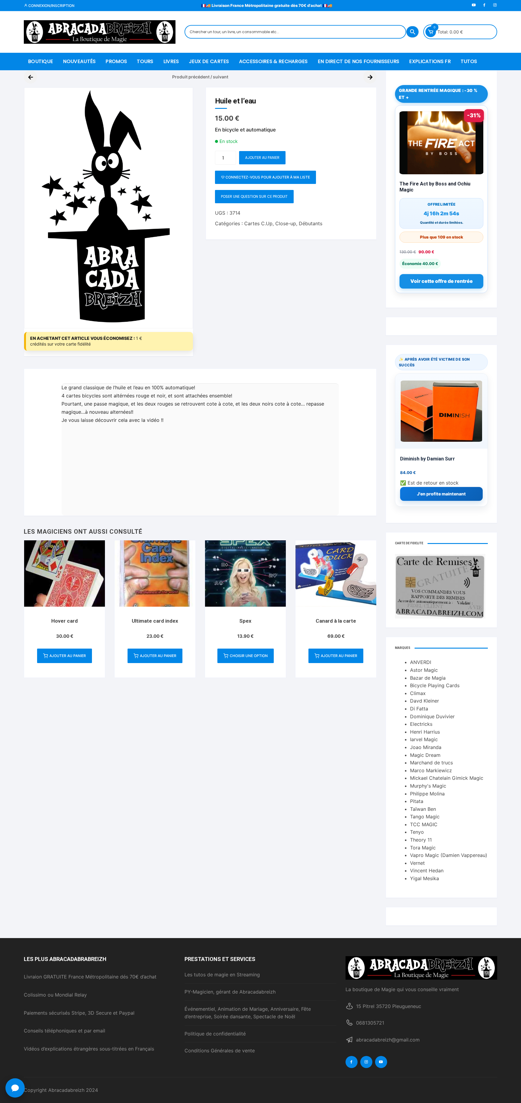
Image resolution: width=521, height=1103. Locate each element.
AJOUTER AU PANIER (262, 157)
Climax (418, 693)
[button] (15, 1088)
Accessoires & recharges (273, 61)
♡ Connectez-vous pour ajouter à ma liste (265, 177)
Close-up (285, 223)
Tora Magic (423, 848)
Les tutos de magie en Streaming (222, 975)
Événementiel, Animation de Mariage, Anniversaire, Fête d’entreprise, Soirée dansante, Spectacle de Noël (248, 1013)
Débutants (310, 223)
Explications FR (430, 61)
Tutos (469, 61)
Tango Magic (425, 817)
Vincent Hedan (427, 871)
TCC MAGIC (423, 824)
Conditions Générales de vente (220, 1051)
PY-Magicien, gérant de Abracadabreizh (230, 992)
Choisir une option (249, 655)
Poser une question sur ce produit (254, 196)
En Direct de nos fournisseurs (358, 61)
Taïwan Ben (423, 809)
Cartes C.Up (258, 223)
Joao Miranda (425, 747)
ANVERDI (420, 662)
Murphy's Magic (428, 786)
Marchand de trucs (431, 763)
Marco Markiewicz (431, 770)
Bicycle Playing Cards (434, 685)
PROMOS (116, 61)
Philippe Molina (427, 794)
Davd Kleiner (424, 701)
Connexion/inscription (50, 5)
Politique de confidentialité (215, 1034)
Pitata (416, 801)
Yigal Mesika (424, 878)
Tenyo (417, 832)
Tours (145, 61)
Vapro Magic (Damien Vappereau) (448, 855)
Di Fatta (419, 709)
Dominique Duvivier (432, 716)
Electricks (421, 724)
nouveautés (79, 61)
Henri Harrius (425, 732)
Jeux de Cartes (209, 61)
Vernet (417, 863)
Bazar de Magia (428, 678)
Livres (171, 61)
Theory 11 (421, 840)
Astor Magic (424, 670)
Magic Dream (425, 755)
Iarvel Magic (424, 739)
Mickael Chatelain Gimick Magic (446, 778)
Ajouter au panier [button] (67, 655)
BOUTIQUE (40, 61)
